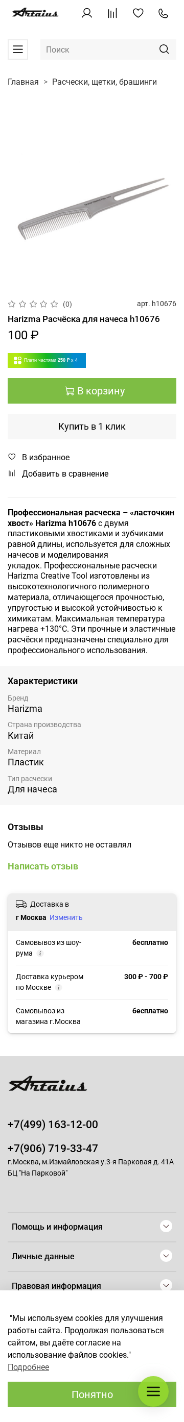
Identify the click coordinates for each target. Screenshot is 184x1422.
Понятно (92, 1394)
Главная (23, 82)
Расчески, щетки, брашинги (104, 82)
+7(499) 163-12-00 (53, 1124)
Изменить (66, 917)
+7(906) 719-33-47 (53, 1148)
